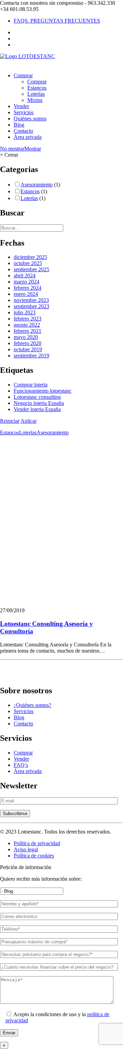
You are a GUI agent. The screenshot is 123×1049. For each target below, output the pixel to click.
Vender (21, 106)
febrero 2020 (27, 343)
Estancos (36, 88)
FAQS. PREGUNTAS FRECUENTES (57, 21)
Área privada (28, 137)
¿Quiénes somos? (32, 705)
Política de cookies (34, 855)
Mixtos (34, 100)
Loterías (36, 94)
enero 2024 (26, 294)
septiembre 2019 (31, 355)
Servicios (23, 112)
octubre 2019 (28, 349)
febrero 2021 (27, 331)
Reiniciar (9, 421)
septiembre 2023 (31, 306)
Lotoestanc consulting (37, 397)
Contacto (23, 131)
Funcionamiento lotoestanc (42, 391)
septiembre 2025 (31, 269)
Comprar (23, 75)
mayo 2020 (26, 337)
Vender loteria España (37, 409)
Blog (19, 125)
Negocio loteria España (39, 403)
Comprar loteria (30, 385)
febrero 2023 (27, 319)
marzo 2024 (26, 282)
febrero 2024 (27, 288)
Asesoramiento (36, 184)
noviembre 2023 (31, 300)
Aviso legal (26, 849)
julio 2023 (25, 312)
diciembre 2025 (30, 257)
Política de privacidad (37, 843)
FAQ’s (21, 765)
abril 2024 (25, 275)
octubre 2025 (28, 263)
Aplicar (28, 421)
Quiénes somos (30, 118)
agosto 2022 (27, 325)
